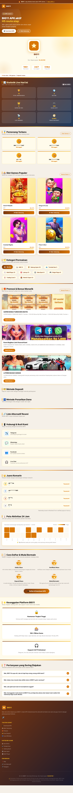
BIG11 (8, 6)
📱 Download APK (9, 31)
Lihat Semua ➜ (66, 133)
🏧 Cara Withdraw (7, 736)
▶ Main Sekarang (19, 212)
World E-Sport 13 (26, 277)
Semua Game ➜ (65, 174)
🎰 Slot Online (5, 743)
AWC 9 (19, 267)
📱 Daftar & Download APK (36, 591)
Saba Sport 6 (39, 272)
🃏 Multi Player (6, 754)
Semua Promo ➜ (65, 290)
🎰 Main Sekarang (24, 31)
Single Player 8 (55, 272)
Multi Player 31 (9, 272)
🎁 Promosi (5, 731)
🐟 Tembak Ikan (6, 746)
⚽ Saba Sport (6, 751)
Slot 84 (7, 267)
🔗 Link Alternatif (6, 764)
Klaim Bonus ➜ (9, 320)
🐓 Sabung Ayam (6, 749)
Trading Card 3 (9, 277)
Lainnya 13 (24, 272)
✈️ (3, 717)
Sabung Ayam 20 (34, 267)
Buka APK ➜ (51, 1)
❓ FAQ (4, 761)
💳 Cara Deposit (6, 733)
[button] (36, 673)
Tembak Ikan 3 (51, 267)
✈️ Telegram (5, 766)
